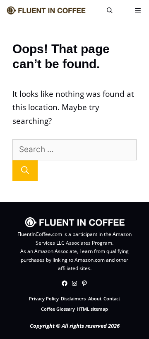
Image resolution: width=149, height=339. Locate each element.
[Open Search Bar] (110, 10)
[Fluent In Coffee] (46, 10)
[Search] (25, 171)
